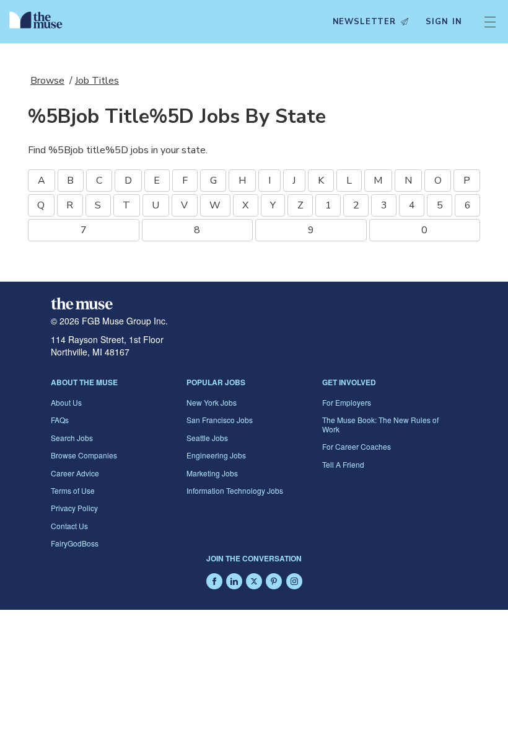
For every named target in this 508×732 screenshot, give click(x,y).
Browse (47, 80)
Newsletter (364, 21)
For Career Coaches (356, 446)
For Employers (346, 402)
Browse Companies (84, 455)
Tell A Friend (343, 464)
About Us (66, 402)
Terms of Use (73, 490)
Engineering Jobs (216, 455)
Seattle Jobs (207, 437)
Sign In (444, 21)
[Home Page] (39, 21)
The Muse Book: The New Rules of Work (380, 424)
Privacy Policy (74, 507)
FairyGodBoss (75, 543)
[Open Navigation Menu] (490, 22)
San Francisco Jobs (219, 419)
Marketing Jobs (212, 473)
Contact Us (69, 525)
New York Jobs (211, 402)
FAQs (60, 419)
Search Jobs (72, 437)
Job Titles (97, 80)
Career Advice (75, 473)
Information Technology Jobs (234, 490)
